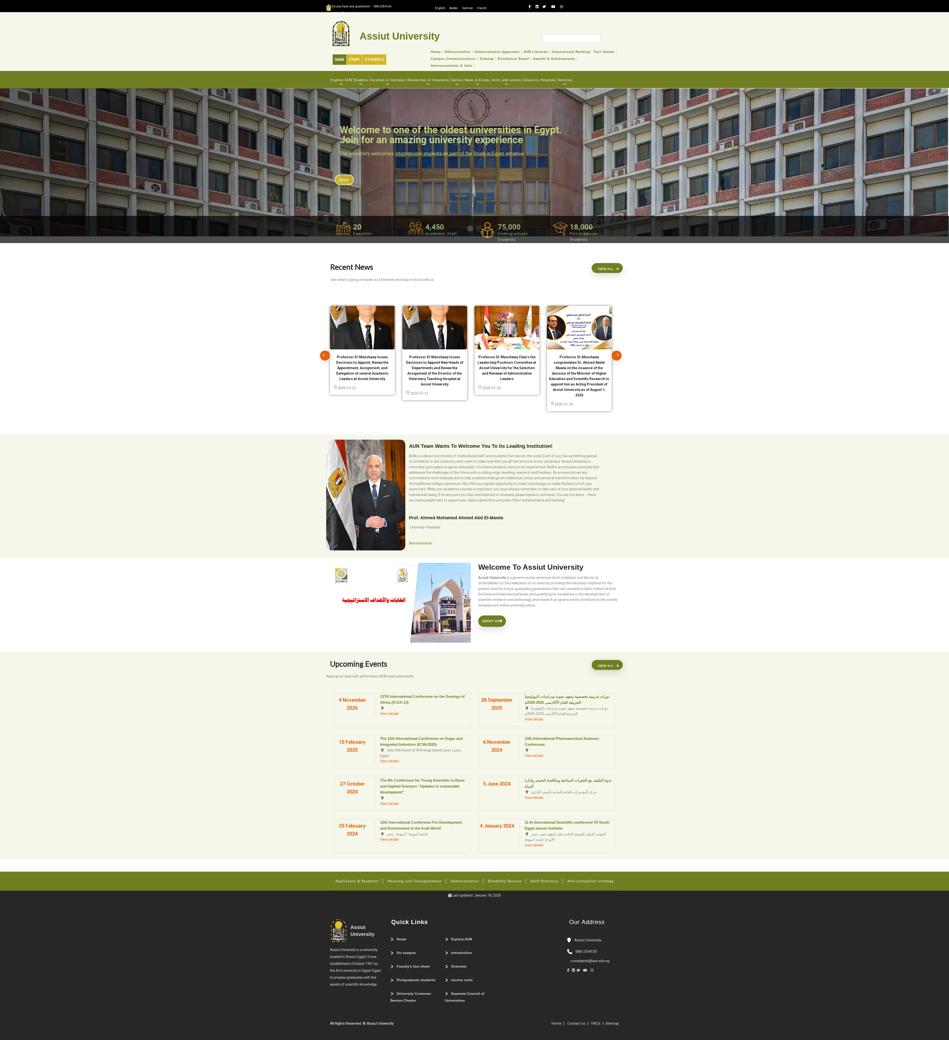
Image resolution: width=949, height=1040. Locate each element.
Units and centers (506, 80)
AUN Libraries (535, 52)
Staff (354, 60)
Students (374, 60)
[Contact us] (406, 1025)
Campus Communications (453, 59)
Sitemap (487, 59)
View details (389, 714)
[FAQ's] (401, 1025)
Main (339, 60)
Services (565, 80)
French (482, 8)
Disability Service (504, 881)
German (467, 8)
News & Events (477, 80)
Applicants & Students (357, 881)
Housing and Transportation (415, 881)
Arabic (453, 8)
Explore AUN (341, 80)
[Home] (411, 1025)
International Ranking (571, 52)
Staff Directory (544, 881)
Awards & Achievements (554, 59)
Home (436, 52)
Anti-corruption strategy (590, 881)
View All (606, 269)
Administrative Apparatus (497, 52)
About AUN (492, 621)
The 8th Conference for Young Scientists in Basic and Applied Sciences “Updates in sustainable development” (422, 786)
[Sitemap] (396, 1025)
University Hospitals (539, 80)
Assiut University (587, 940)
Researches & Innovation (428, 80)
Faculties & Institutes (388, 80)
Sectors (457, 80)
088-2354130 (586, 951)
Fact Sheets (604, 52)
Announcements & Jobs (451, 66)
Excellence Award (513, 59)
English (440, 8)
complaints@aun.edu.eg (589, 961)
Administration (458, 52)
